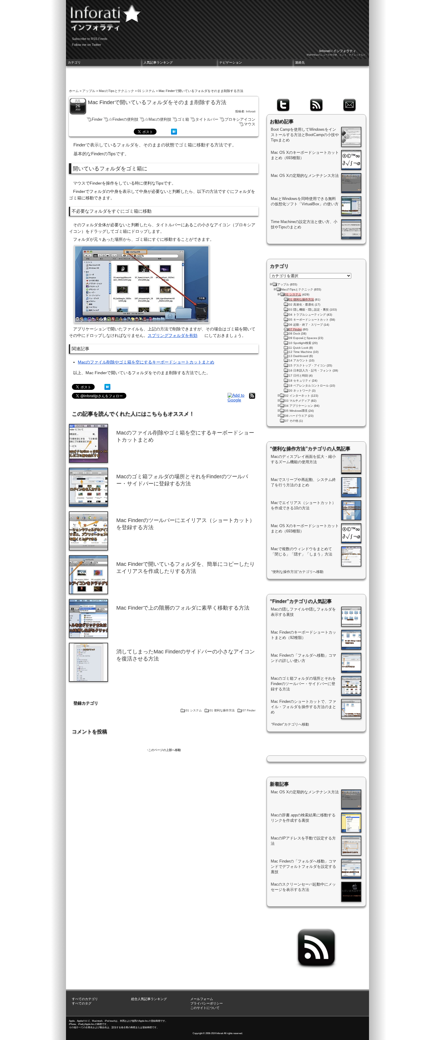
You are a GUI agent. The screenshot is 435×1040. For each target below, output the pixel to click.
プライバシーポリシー (206, 1003)
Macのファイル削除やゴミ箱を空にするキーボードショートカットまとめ (146, 362)
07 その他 (291, 420)
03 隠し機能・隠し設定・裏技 (309, 309)
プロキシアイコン (240, 119)
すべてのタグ (81, 1003)
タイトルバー (206, 119)
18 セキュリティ (300, 380)
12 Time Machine (300, 351)
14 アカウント (298, 360)
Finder (97, 119)
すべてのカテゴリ (85, 999)
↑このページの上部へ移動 (164, 750)
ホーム (74, 91)
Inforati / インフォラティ (337, 51)
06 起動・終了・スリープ (306, 324)
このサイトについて (205, 1008)
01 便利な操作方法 (222, 710)
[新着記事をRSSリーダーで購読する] (252, 398)
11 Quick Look (298, 347)
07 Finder (248, 710)
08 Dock (294, 333)
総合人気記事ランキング (149, 999)
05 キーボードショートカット (309, 319)
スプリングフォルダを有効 (172, 335)
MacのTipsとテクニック (116, 91)
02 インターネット (297, 395)
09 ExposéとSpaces (303, 338)
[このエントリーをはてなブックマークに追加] (174, 133)
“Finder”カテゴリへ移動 (290, 724)
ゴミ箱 (183, 119)
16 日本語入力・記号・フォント (310, 370)
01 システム (146, 91)
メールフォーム (201, 999)
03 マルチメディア (297, 400)
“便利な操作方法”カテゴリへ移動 (297, 572)
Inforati (250, 111)
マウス (249, 124)
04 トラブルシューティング (307, 314)
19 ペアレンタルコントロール (309, 385)
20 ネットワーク (300, 390)
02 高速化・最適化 (301, 304)
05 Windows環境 (296, 410)
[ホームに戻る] (104, 15)
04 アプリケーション (299, 405)
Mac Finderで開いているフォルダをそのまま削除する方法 (157, 102)
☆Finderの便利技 (123, 119)
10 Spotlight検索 (300, 343)
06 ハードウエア (296, 415)
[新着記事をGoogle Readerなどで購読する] (237, 400)
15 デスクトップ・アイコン (307, 365)
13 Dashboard (298, 356)
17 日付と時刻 (298, 375)
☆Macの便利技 (158, 119)
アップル (88, 91)
